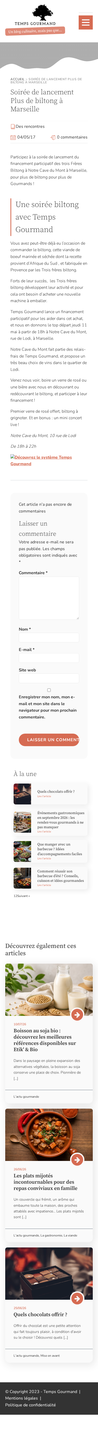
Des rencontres (30, 126)
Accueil (17, 79)
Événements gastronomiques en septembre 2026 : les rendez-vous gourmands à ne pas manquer (60, 820)
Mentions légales (21, 1398)
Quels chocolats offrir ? (56, 791)
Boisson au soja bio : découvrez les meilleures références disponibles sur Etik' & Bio (45, 1040)
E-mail (26, 650)
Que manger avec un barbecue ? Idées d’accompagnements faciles (59, 849)
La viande (70, 1235)
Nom (25, 629)
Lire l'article (44, 796)
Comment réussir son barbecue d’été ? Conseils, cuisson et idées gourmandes (60, 876)
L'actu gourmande (26, 1097)
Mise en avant (50, 1356)
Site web (27, 670)
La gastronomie (51, 1235)
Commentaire (33, 573)
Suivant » (23, 896)
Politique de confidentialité (30, 1405)
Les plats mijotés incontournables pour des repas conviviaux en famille (45, 1182)
